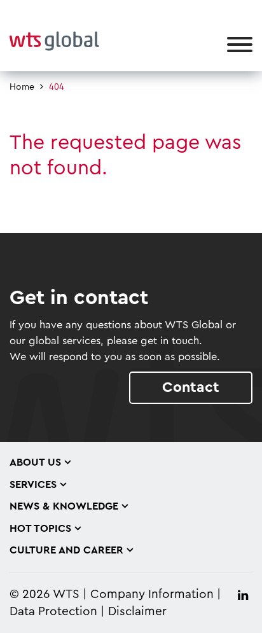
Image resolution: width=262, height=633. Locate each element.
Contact (190, 387)
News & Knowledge (64, 506)
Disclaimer (137, 612)
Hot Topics (40, 529)
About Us (35, 462)
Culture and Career (66, 550)
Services (33, 485)
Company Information (152, 594)
